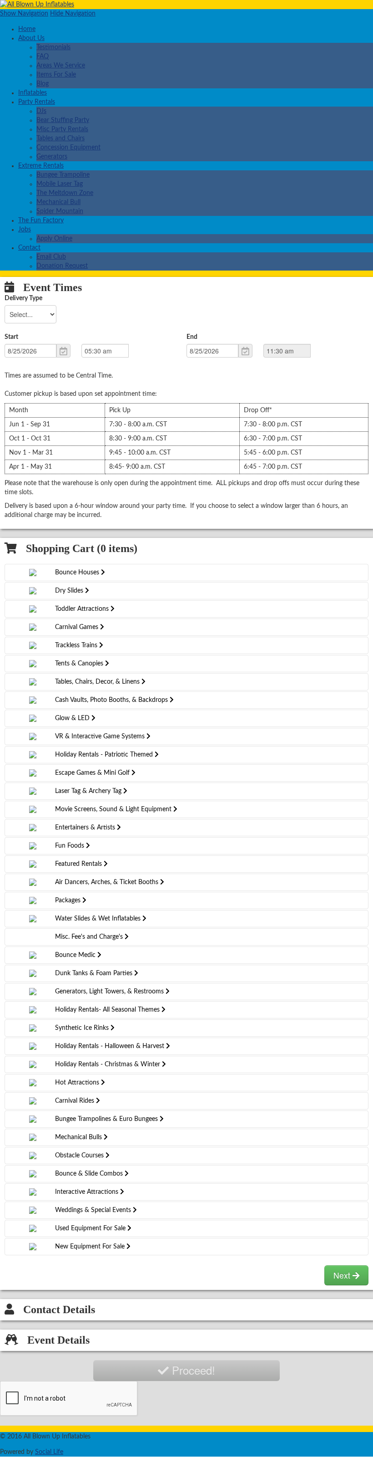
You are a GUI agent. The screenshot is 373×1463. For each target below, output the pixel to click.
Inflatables (32, 93)
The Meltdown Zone (64, 193)
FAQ (42, 56)
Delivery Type (23, 298)
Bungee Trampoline (63, 175)
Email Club (51, 257)
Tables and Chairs (60, 138)
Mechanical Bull (58, 202)
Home (26, 29)
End (191, 337)
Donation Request (62, 266)
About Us (31, 38)
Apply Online (54, 238)
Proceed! (192, 1370)
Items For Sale (56, 75)
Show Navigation (24, 13)
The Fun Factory (41, 220)
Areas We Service (60, 65)
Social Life (49, 1452)
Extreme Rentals (41, 166)
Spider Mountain (59, 211)
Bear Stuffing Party (62, 120)
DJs (41, 111)
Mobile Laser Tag (59, 184)
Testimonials (53, 47)
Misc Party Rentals (62, 129)
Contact (29, 248)
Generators (51, 156)
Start (11, 337)
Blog (42, 84)
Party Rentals (36, 102)
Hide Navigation (73, 13)
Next (343, 1275)
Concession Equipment (68, 147)
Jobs (24, 229)
